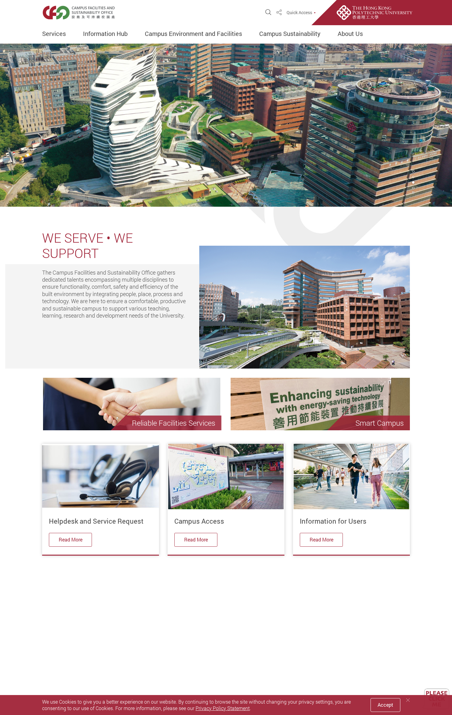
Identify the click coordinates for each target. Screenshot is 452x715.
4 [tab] (413, 188)
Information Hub (105, 33)
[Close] (408, 700)
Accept (385, 704)
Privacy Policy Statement (223, 708)
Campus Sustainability (289, 33)
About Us (350, 33)
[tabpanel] (226, 125)
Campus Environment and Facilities (193, 33)
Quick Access (299, 12)
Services (54, 33)
